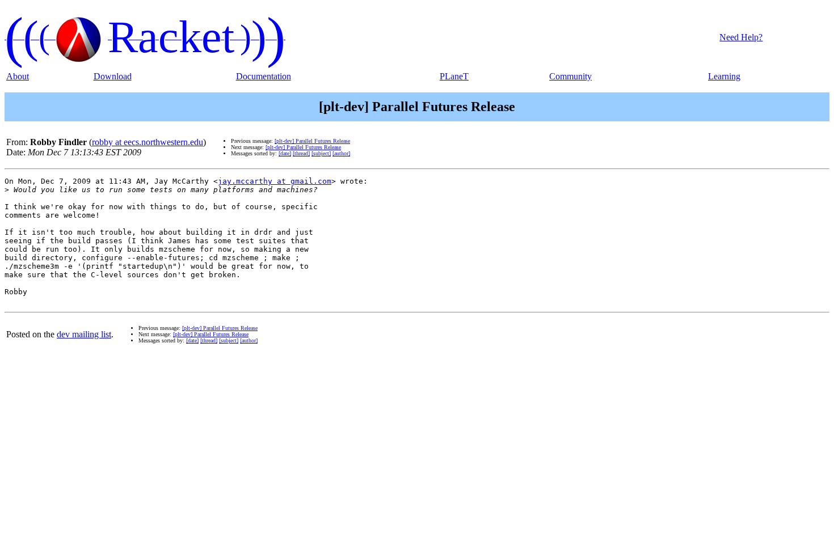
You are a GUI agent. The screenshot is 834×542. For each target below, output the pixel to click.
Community (570, 76)
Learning (724, 76)
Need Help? (741, 37)
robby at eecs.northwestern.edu (147, 142)
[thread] (301, 153)
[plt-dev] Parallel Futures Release (312, 141)
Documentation (263, 76)
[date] (285, 153)
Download (113, 76)
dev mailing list (84, 334)
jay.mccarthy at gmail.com (274, 181)
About (17, 76)
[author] (341, 153)
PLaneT (454, 76)
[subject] (321, 153)
